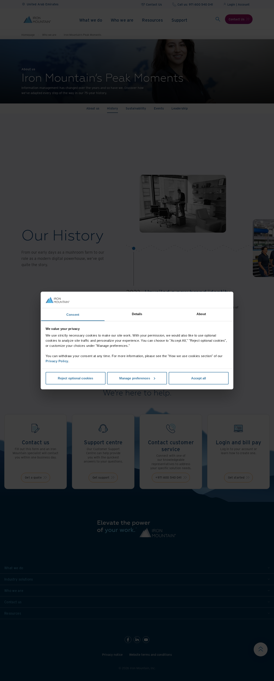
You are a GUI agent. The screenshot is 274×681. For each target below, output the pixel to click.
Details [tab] (137, 314)
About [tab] (201, 314)
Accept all (198, 378)
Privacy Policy (57, 361)
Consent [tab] (72, 314)
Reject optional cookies (75, 378)
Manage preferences (134, 378)
